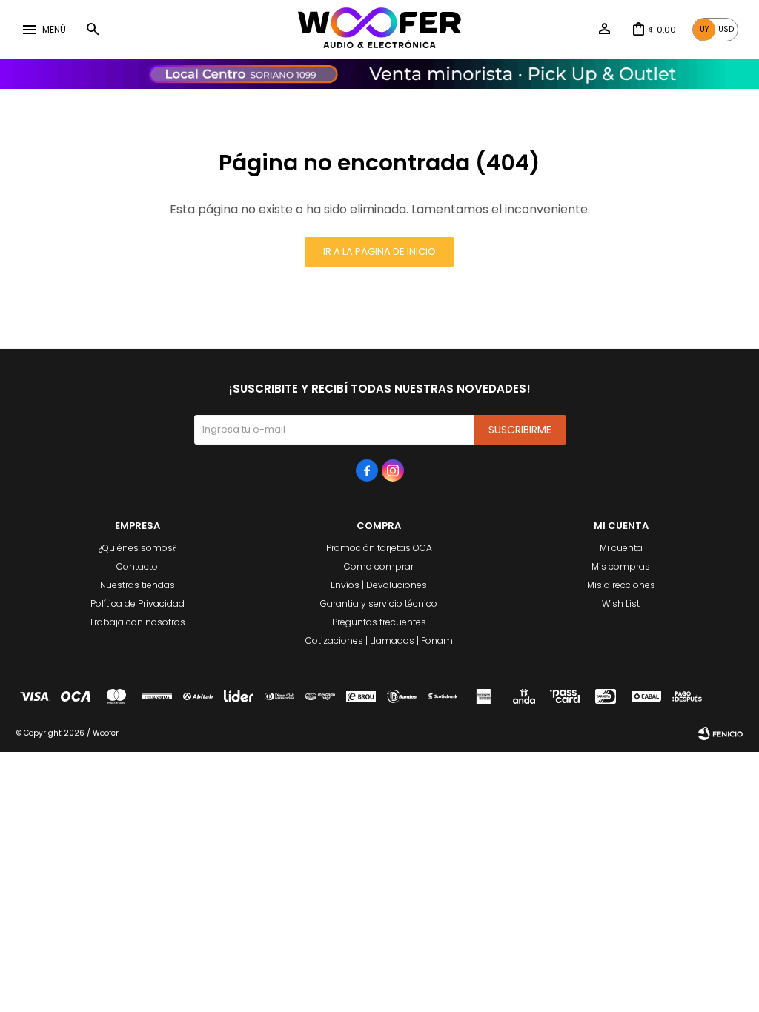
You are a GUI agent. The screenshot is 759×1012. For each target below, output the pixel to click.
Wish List (621, 603)
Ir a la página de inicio (379, 251)
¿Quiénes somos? (137, 548)
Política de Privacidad (137, 603)
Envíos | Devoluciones (379, 585)
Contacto (137, 566)
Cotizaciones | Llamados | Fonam (379, 640)
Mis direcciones (621, 585)
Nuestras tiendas (137, 585)
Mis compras (620, 566)
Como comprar (379, 566)
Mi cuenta (621, 548)
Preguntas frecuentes (379, 622)
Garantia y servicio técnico (378, 603)
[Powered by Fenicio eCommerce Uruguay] (720, 733)
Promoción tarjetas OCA (379, 548)
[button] (92, 29)
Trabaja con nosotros (137, 622)
